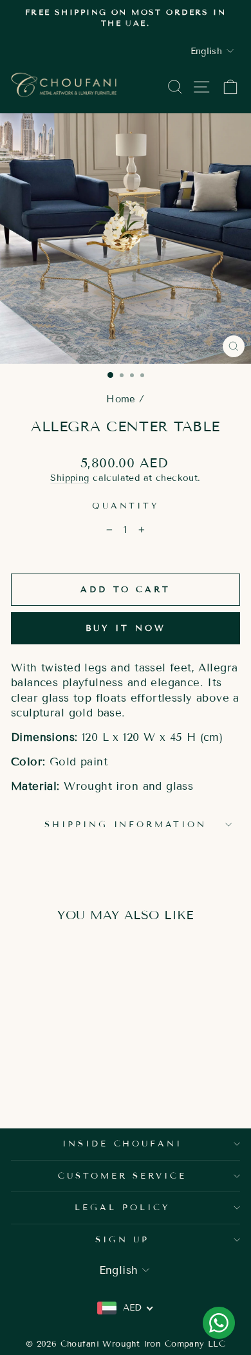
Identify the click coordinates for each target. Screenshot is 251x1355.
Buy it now (126, 628)
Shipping (69, 477)
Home (121, 399)
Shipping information (125, 824)
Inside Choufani (122, 1144)
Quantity (126, 506)
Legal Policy (122, 1207)
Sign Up (122, 1240)
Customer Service (122, 1176)
